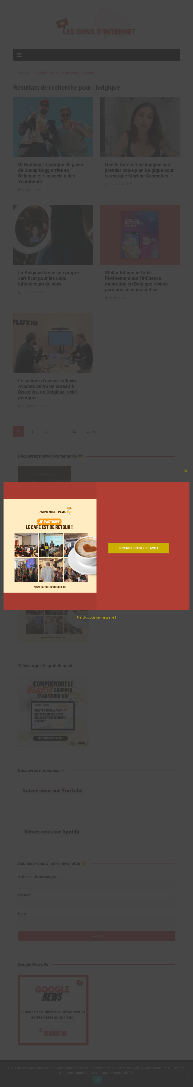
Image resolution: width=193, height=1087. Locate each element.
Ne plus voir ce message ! (96, 617)
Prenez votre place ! (138, 548)
